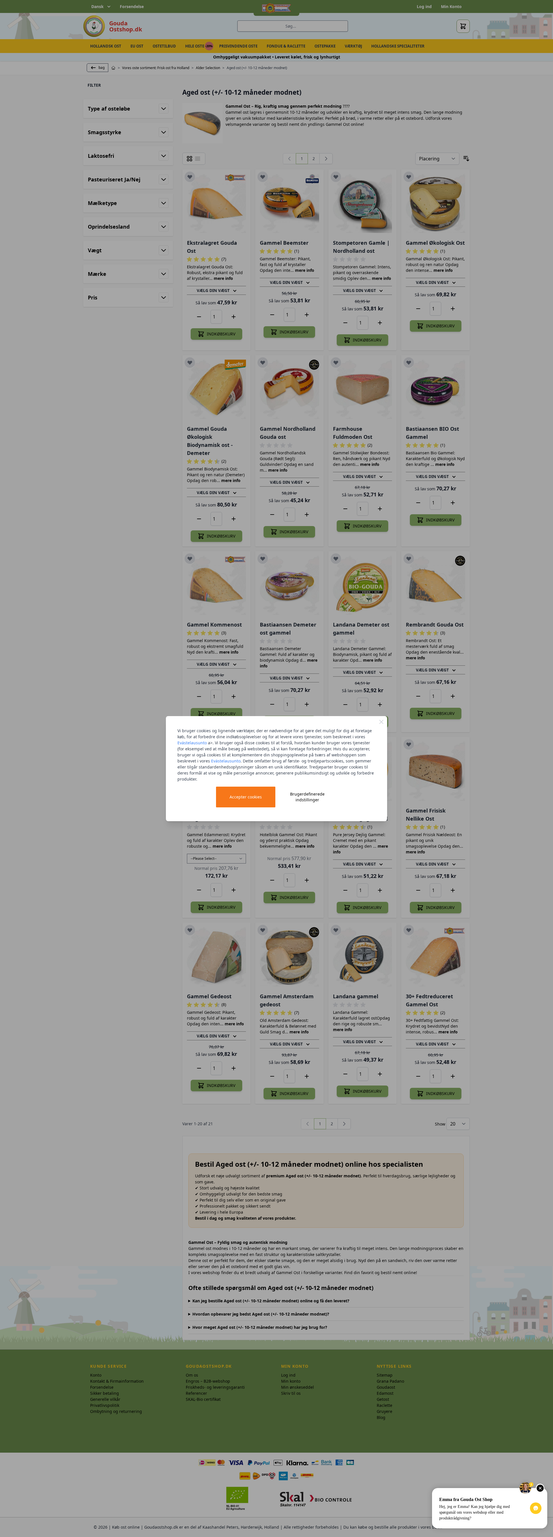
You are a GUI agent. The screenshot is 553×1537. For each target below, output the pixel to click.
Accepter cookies (246, 797)
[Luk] (381, 721)
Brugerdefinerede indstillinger (307, 796)
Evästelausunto (192, 742)
